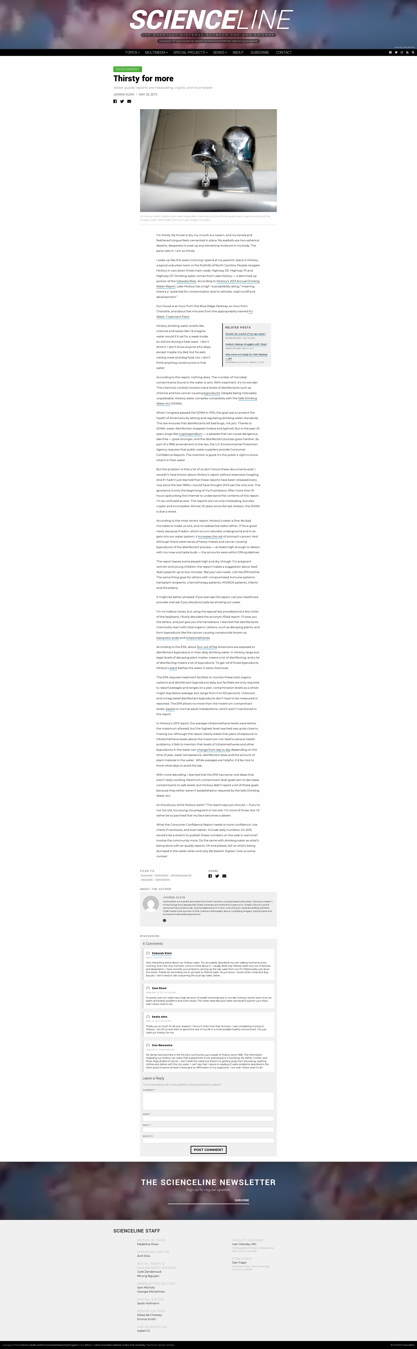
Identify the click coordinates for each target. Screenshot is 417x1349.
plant (173, 668)
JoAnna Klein (123, 94)
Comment (149, 1090)
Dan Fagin (239, 1262)
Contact (284, 52)
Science (208, 20)
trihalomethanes (198, 637)
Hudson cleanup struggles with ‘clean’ (246, 344)
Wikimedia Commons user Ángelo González (184, 219)
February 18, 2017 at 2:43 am (161, 992)
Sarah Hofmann (148, 1303)
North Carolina (161, 875)
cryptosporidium (190, 433)
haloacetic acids (167, 637)
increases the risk (210, 536)
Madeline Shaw (148, 1244)
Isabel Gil (143, 1330)
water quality (146, 879)
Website (148, 1136)
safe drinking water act (181, 875)
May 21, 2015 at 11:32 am (158, 957)
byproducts (212, 393)
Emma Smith (146, 1319)
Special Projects (189, 52)
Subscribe (260, 52)
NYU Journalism (406, 1345)
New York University (134, 1345)
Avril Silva (143, 1255)
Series (218, 52)
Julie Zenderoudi (149, 1271)
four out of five (207, 647)
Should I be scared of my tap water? (245, 334)
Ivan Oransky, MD (244, 1244)
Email (147, 1125)
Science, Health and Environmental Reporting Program (49, 1345)
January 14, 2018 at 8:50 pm (160, 1049)
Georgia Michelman (151, 1291)
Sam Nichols (146, 1287)
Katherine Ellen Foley (236, 362)
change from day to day (213, 749)
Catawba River (186, 281)
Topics (131, 52)
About (238, 52)
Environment (128, 69)
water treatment (162, 879)
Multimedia (155, 52)
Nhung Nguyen (148, 1276)
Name (147, 1114)
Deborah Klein (162, 953)
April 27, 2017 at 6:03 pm (158, 1021)
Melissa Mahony (233, 338)
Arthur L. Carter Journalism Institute (103, 1345)
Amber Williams (233, 348)
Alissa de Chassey (149, 1315)
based (170, 709)
